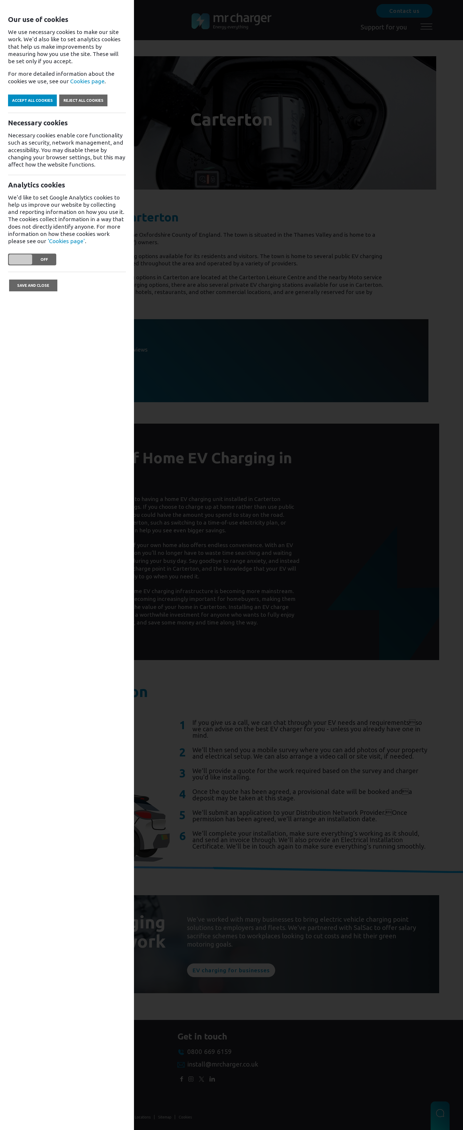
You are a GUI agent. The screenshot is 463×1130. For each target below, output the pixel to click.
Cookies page (87, 81)
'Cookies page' (66, 241)
